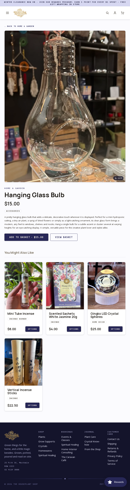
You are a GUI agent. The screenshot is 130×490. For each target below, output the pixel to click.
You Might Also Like (19, 252)
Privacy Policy (114, 456)
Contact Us (113, 439)
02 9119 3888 (11, 469)
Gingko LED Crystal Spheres (105, 315)
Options (32, 329)
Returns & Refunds (113, 450)
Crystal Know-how (92, 443)
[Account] (115, 13)
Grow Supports (46, 441)
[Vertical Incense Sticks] (23, 362)
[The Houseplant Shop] (20, 12)
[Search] (107, 13)
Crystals (42, 446)
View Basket (64, 237)
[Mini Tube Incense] (23, 286)
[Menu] (7, 13)
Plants (41, 436)
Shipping (112, 443)
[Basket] (123, 13)
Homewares (45, 450)
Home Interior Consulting (69, 451)
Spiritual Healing (47, 455)
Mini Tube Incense (20, 314)
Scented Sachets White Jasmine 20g (63, 315)
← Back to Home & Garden (19, 26)
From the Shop (92, 449)
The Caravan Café (68, 458)
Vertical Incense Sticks (19, 391)
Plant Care (90, 436)
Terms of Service (112, 462)
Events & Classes (66, 438)
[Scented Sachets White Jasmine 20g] (65, 286)
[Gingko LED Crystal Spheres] (106, 286)
